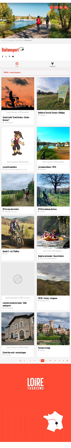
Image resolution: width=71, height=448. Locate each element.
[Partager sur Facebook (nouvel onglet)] (2, 57)
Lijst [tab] (17, 66)
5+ (30, 360)
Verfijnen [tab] (53, 66)
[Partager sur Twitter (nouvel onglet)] (6, 57)
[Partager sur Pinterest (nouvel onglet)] (9, 57)
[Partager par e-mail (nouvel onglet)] (13, 57)
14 (39, 360)
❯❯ (67, 360)
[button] (61, 7)
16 (46, 360)
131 (60, 360)
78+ (55, 360)
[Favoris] (56, 7)
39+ (50, 360)
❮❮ (20, 360)
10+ (35, 360)
